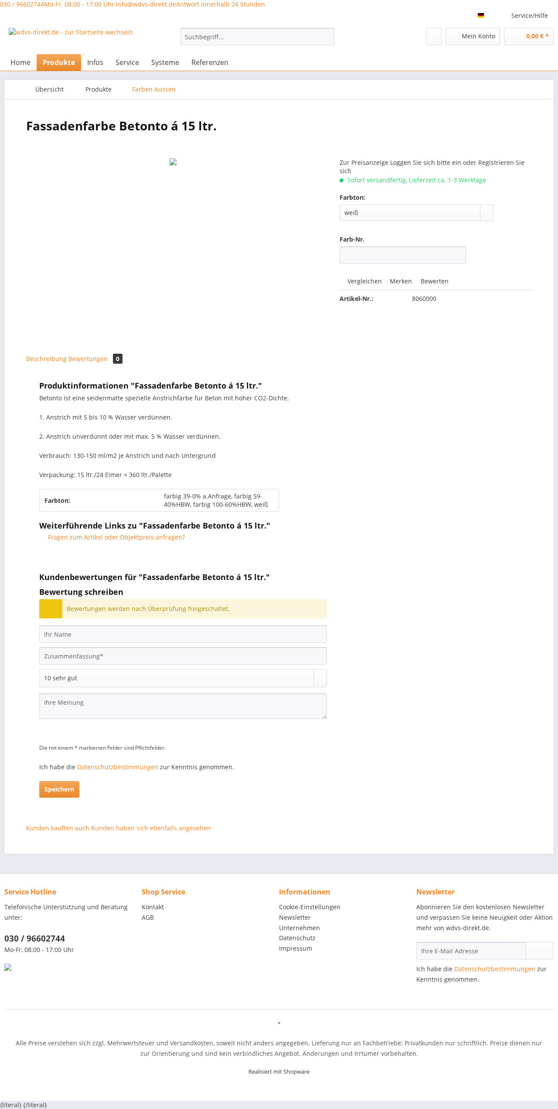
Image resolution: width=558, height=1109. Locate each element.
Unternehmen (299, 928)
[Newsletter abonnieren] (539, 950)
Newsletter (295, 917)
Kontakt (153, 907)
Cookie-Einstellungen (309, 907)
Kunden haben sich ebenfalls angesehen (151, 828)
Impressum (295, 948)
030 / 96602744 (57, 4)
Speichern (59, 789)
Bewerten (434, 281)
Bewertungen (93, 359)
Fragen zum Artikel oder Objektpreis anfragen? (115, 537)
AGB (148, 917)
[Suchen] (326, 36)
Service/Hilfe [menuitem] (530, 15)
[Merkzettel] (434, 36)
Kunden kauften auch (57, 828)
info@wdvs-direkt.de (191, 4)
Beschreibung (46, 359)
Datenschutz (297, 938)
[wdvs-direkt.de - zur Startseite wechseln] (71, 39)
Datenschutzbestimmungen (117, 767)
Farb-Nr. (352, 239)
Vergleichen (364, 281)
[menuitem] (257, 41)
